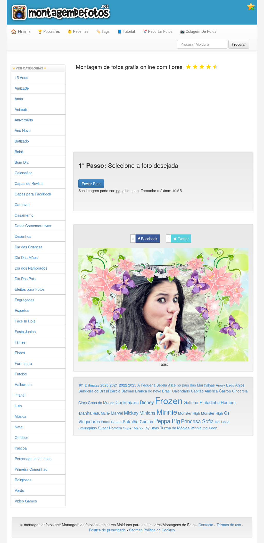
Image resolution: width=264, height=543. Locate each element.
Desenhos (23, 236)
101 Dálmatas (88, 385)
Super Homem (110, 427)
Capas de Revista (29, 183)
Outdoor (21, 437)
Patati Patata (111, 421)
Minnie (166, 411)
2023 (132, 385)
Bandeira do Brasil (93, 391)
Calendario (181, 391)
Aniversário (24, 119)
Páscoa (21, 448)
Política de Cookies (159, 529)
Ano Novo (23, 130)
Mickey (131, 412)
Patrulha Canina (138, 421)
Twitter (178, 238)
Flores (20, 352)
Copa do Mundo (101, 402)
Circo (82, 402)
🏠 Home (20, 31)
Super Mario (133, 428)
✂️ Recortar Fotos (157, 31)
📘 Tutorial (126, 31)
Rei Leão (222, 421)
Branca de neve (148, 391)
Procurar (239, 44)
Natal (19, 426)
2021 (114, 385)
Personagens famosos (33, 458)
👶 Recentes (78, 31)
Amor (19, 98)
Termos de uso (229, 524)
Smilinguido (87, 427)
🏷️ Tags (103, 31)
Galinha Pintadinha (202, 402)
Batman (127, 391)
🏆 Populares (49, 31)
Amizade (22, 88)
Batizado (22, 141)
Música (20, 416)
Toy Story (151, 427)
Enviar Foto (91, 183)
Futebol (21, 373)
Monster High (189, 413)
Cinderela (240, 391)
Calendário (23, 172)
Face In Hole (25, 321)
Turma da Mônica (174, 427)
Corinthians (127, 402)
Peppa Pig (167, 420)
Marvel (117, 413)
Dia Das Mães (26, 257)
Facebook (144, 238)
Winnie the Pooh (204, 427)
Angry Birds (225, 385)
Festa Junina (25, 331)
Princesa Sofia (197, 421)
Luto (18, 405)
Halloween (23, 384)
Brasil (166, 391)
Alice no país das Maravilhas (191, 385)
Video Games (26, 500)
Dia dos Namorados (31, 268)
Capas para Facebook (33, 193)
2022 (123, 385)
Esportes (22, 310)
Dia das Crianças (29, 246)
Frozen (169, 400)
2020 (104, 385)
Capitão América (204, 391)
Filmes (20, 342)
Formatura (23, 363)
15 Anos (21, 77)
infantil (20, 395)
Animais (21, 109)
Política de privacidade (107, 529)
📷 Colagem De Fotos (198, 31)
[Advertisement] (163, 110)
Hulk (96, 413)
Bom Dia (22, 162)
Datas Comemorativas (33, 225)
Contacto (206, 524)
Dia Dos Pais (25, 278)
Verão (19, 490)
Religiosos (23, 479)
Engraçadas (24, 299)
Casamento (24, 215)
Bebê (19, 151)
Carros (225, 391)
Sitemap (136, 529)
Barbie (115, 391)
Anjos (239, 385)
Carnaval (22, 204)
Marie (105, 413)
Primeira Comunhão (31, 469)
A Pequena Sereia (152, 385)
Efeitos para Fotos (30, 289)
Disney (147, 402)
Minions (147, 413)
